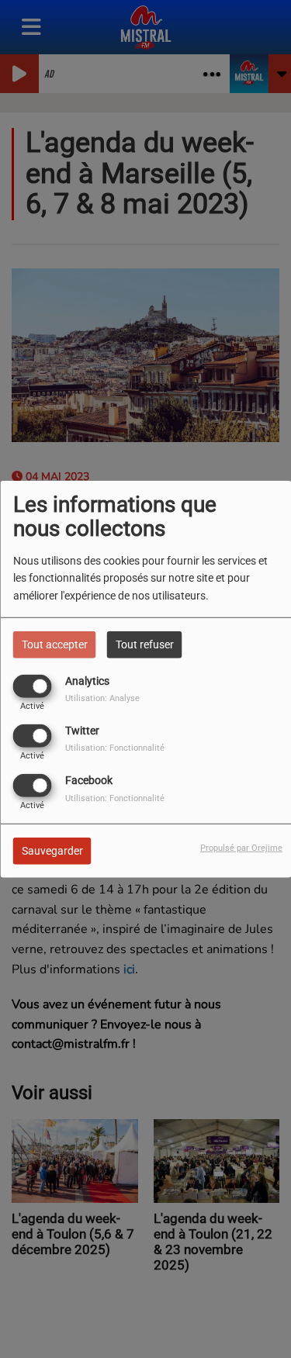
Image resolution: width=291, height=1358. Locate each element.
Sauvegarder (52, 851)
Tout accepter (55, 644)
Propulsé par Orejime (241, 848)
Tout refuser (145, 644)
